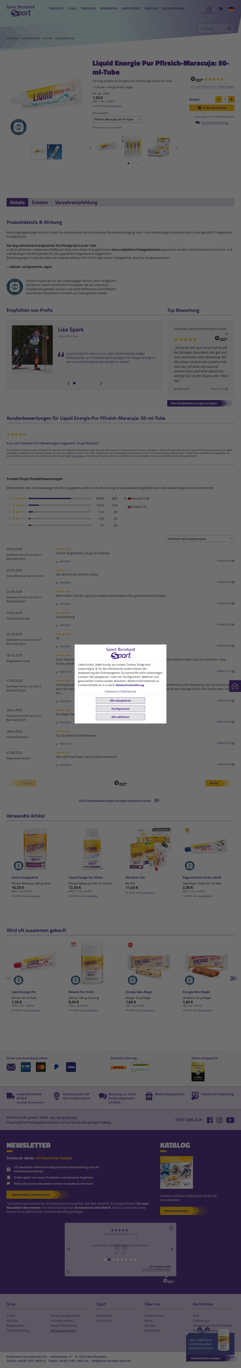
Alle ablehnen (120, 717)
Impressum (112, 691)
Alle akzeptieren (120, 700)
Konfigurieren (120, 709)
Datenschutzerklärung (130, 685)
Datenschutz (128, 691)
